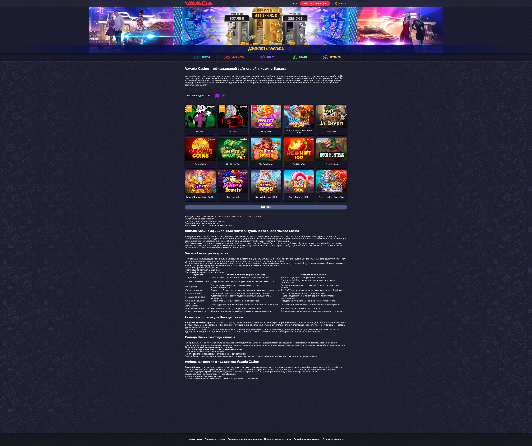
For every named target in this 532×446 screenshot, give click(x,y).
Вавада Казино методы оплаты (201, 223)
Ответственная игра (333, 439)
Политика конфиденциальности (245, 439)
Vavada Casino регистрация (199, 219)
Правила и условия (215, 439)
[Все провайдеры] (199, 96)
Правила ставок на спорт (277, 439)
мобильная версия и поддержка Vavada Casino (210, 225)
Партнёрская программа (307, 439)
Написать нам (195, 439)
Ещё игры (266, 207)
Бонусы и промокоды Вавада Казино (205, 221)
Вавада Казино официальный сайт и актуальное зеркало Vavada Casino (223, 217)
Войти (294, 3)
